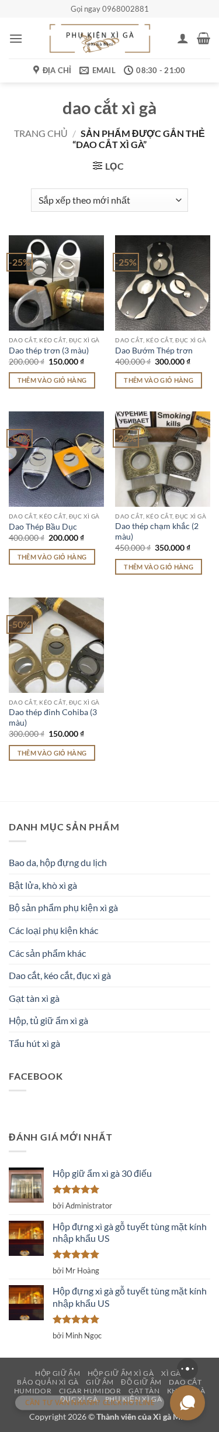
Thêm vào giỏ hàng (52, 380)
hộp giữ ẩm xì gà (121, 1373)
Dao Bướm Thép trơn (154, 350)
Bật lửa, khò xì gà (43, 885)
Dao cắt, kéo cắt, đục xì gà (60, 975)
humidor (32, 1390)
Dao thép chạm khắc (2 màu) (157, 531)
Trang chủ (41, 133)
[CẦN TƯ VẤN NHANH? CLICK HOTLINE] (187, 1402)
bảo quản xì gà (48, 1382)
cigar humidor (90, 1390)
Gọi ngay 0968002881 (110, 8)
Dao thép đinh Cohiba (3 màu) (53, 717)
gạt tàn (143, 1390)
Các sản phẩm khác (47, 953)
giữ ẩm (100, 1382)
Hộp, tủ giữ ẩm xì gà (48, 1020)
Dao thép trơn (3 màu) (49, 350)
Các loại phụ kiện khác (53, 930)
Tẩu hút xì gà (34, 1043)
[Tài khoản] (183, 38)
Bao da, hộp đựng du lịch (58, 862)
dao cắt (185, 1382)
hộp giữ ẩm (57, 1373)
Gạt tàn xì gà (34, 998)
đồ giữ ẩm (141, 1382)
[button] (16, 38)
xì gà (171, 1373)
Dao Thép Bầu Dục (43, 526)
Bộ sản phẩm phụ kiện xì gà (63, 907)
